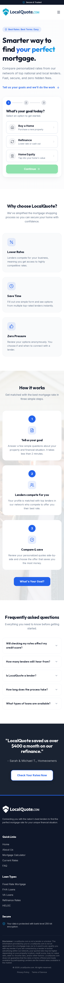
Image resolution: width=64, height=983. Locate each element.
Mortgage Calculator (14, 855)
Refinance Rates (11, 900)
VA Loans (7, 894)
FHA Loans (8, 889)
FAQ (4, 865)
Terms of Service (39, 972)
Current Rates (10, 860)
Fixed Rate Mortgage (14, 884)
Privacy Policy (23, 972)
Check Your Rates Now (32, 775)
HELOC (6, 905)
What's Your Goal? (32, 581)
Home (5, 844)
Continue (30, 168)
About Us (7, 849)
